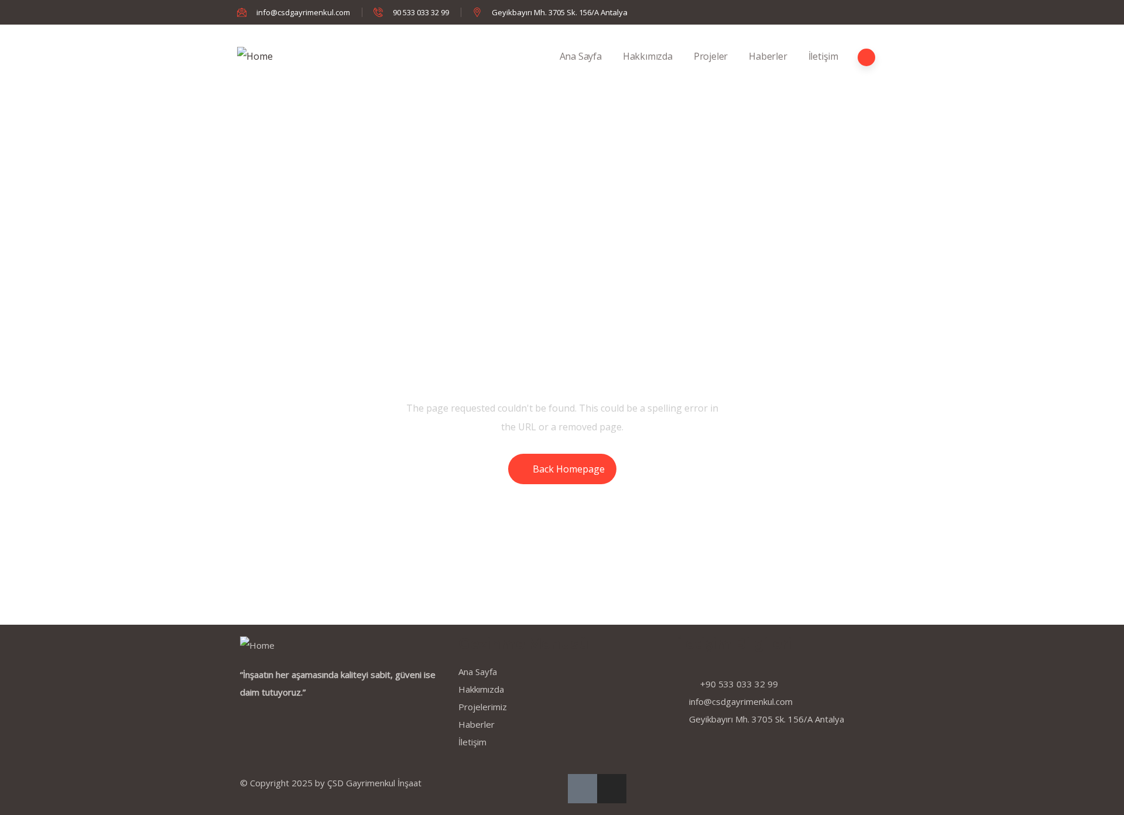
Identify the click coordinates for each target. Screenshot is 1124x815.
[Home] (255, 56)
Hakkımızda (648, 56)
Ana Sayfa (581, 56)
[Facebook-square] (582, 788)
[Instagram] (611, 788)
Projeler (711, 56)
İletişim (823, 56)
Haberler (768, 56)
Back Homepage (569, 469)
